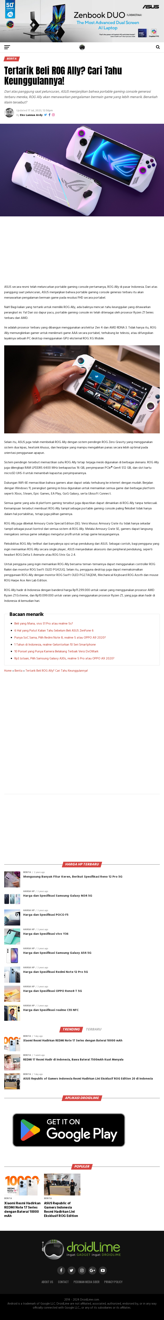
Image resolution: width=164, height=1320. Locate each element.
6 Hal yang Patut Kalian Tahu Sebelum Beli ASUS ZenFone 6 (54, 630)
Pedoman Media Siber (86, 1282)
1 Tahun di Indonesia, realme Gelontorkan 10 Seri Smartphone (55, 644)
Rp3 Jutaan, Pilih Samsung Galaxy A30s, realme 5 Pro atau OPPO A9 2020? (64, 658)
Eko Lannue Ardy (31, 115)
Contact (63, 1282)
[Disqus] (82, 736)
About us (47, 1282)
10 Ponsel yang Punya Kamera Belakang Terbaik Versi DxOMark (56, 651)
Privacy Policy (113, 1282)
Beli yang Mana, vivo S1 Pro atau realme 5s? (43, 623)
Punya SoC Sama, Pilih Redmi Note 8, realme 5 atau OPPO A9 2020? (60, 637)
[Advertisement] (82, 250)
